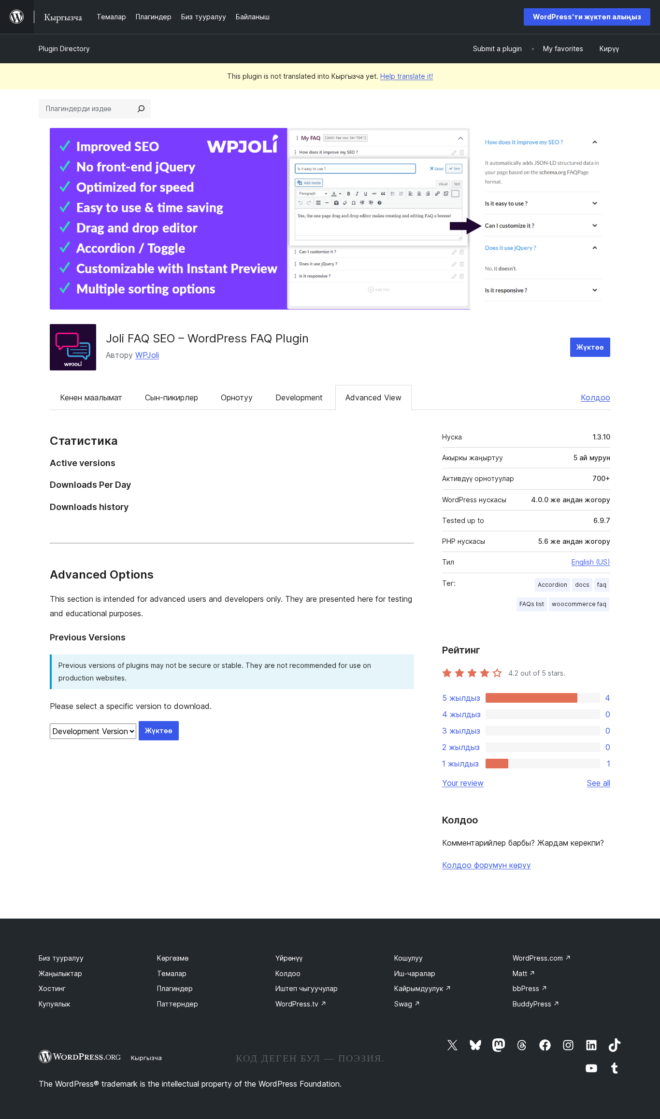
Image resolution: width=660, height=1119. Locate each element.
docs (582, 584)
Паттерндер (177, 1004)
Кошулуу (408, 958)
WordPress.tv (301, 1004)
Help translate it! (406, 76)
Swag (407, 1004)
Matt (524, 973)
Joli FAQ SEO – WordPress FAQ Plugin (207, 338)
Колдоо (595, 397)
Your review (463, 783)
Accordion (552, 584)
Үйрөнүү (288, 958)
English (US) (591, 562)
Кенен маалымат (91, 397)
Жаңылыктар (60, 973)
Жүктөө (590, 347)
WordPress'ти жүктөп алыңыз (587, 17)
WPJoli (147, 355)
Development (299, 397)
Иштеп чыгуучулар (306, 988)
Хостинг (52, 988)
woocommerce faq (579, 604)
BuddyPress (536, 1004)
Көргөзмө (172, 958)
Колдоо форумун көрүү (486, 865)
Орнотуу (237, 397)
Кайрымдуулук (422, 988)
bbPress (530, 988)
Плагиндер (175, 988)
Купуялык (54, 1004)
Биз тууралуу (61, 958)
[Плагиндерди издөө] (141, 108)
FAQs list (531, 604)
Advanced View (373, 397)
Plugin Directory (64, 48)
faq (601, 584)
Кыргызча (146, 1058)
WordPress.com (542, 958)
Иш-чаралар (414, 973)
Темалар (172, 973)
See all (598, 783)
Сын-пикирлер (171, 397)
